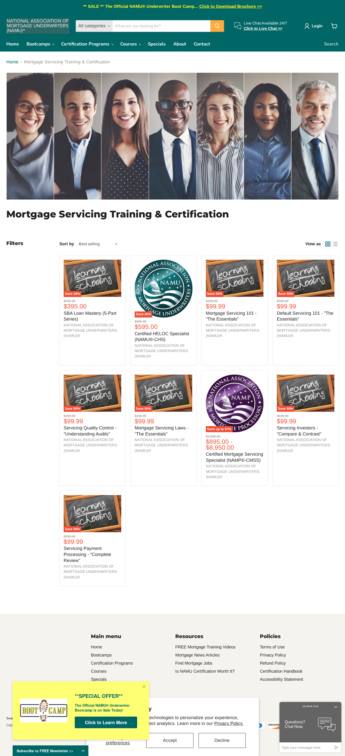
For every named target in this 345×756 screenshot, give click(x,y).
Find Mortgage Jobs (193, 663)
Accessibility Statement (281, 679)
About (179, 44)
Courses (129, 44)
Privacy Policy (273, 655)
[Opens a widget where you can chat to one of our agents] (310, 727)
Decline (222, 740)
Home (12, 44)
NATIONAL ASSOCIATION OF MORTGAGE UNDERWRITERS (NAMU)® (90, 330)
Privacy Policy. (228, 723)
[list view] (335, 244)
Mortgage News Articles (197, 655)
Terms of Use (272, 647)
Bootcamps (39, 44)
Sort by (66, 243)
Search (331, 44)
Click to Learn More (106, 722)
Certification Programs (86, 44)
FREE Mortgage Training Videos (205, 647)
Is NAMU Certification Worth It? (205, 671)
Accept (170, 740)
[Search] (217, 26)
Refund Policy (273, 663)
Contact (202, 44)
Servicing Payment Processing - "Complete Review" (87, 554)
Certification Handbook (281, 671)
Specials (157, 44)
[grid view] (327, 244)
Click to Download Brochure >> (230, 6)
